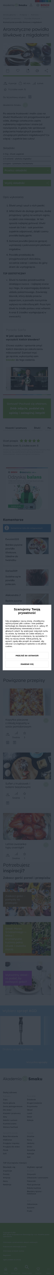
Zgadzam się (27, 664)
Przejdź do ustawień (27, 655)
